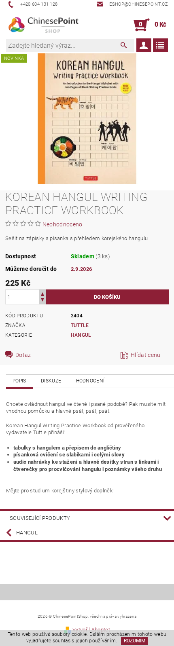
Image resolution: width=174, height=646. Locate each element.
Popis (19, 381)
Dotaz (23, 355)
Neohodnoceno (62, 224)
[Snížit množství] (42, 300)
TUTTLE (80, 325)
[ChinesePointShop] (43, 25)
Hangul (81, 335)
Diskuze (51, 381)
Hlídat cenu (146, 355)
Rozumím (134, 641)
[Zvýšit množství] (42, 293)
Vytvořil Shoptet (91, 630)
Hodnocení (90, 381)
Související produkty (40, 518)
